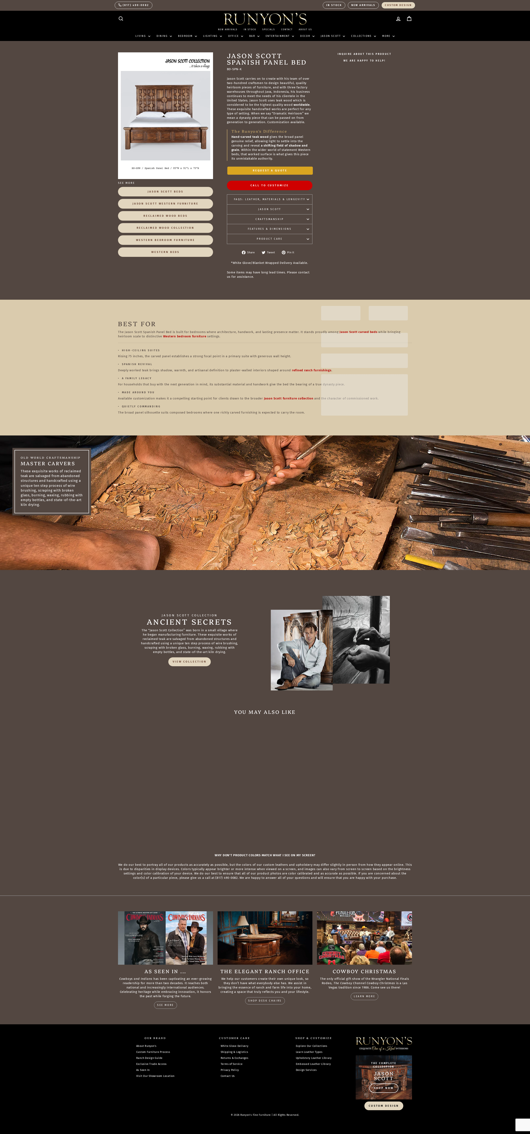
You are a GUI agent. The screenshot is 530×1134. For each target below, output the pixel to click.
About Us (305, 29)
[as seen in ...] (165, 938)
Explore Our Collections (311, 1045)
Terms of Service (232, 1063)
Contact (287, 29)
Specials (268, 29)
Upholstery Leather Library (314, 1057)
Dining (163, 36)
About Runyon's (146, 1045)
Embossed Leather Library (313, 1063)
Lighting (211, 36)
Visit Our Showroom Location (155, 1075)
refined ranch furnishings (311, 370)
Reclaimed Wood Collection (166, 227)
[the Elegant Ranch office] (265, 938)
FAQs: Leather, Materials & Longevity (270, 199)
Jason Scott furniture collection (288, 398)
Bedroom (186, 36)
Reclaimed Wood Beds (165, 215)
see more (165, 1005)
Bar (252, 36)
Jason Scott (331, 36)
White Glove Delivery (234, 1045)
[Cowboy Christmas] (364, 938)
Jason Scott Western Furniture (165, 203)
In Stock (334, 5)
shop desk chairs (265, 1000)
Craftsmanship (269, 219)
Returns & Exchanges (234, 1057)
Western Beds (165, 252)
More (386, 36)
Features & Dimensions (270, 228)
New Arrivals (363, 5)
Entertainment (278, 36)
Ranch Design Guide (149, 1057)
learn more (364, 996)
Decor (305, 36)
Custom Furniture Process (153, 1051)
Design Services (306, 1069)
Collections (362, 36)
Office (234, 36)
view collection (190, 661)
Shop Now (384, 1088)
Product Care (269, 238)
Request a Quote (270, 170)
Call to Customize (270, 185)
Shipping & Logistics (234, 1051)
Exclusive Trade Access (151, 1063)
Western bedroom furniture (184, 336)
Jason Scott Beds (165, 191)
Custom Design (398, 5)
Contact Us (228, 1075)
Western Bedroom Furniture (165, 240)
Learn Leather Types (309, 1051)
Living (141, 36)
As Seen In (143, 1069)
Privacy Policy (230, 1069)
